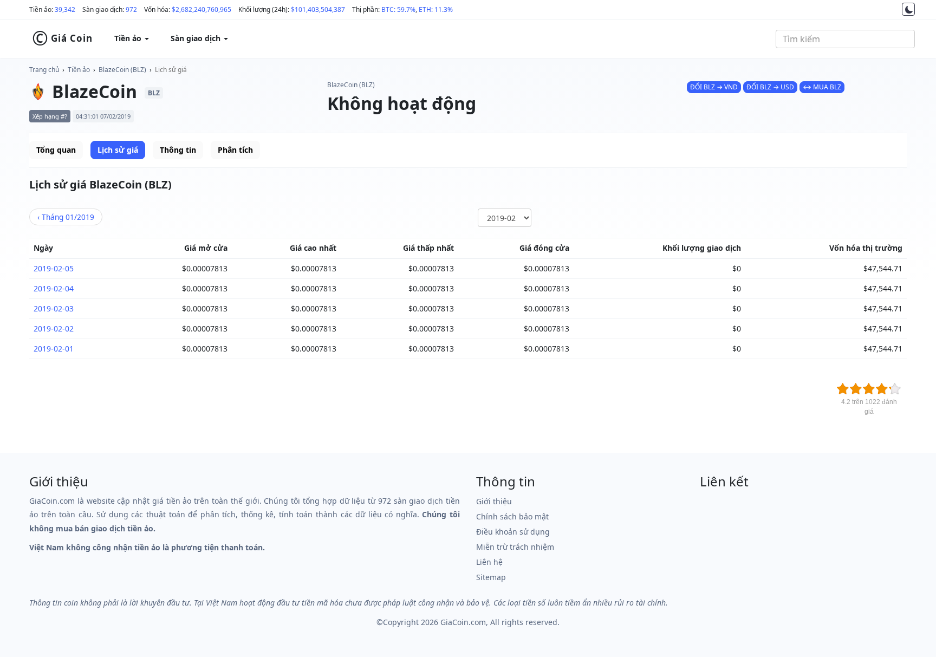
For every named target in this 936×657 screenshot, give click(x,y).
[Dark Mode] (908, 9)
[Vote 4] (881, 388)
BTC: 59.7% (398, 9)
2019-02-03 (54, 308)
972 (131, 9)
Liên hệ (489, 562)
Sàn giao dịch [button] (197, 38)
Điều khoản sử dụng (513, 531)
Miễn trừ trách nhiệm (515, 547)
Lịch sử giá (171, 69)
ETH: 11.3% (436, 9)
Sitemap (491, 577)
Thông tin (178, 150)
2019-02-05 (54, 268)
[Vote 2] (855, 388)
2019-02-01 (54, 348)
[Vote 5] (894, 388)
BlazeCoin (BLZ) (122, 69)
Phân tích (235, 150)
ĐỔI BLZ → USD (770, 87)
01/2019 (65, 217)
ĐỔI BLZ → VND (714, 87)
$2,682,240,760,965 (201, 9)
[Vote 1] (842, 388)
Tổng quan (56, 150)
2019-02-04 (54, 288)
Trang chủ (44, 69)
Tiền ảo (79, 69)
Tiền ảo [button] (129, 38)
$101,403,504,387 (318, 9)
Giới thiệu (494, 501)
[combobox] (845, 39)
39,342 (65, 9)
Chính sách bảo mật (512, 516)
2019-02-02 (54, 328)
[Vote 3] (868, 388)
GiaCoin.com (463, 622)
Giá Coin (62, 38)
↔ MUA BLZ (822, 87)
